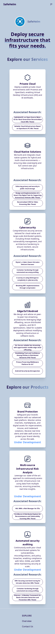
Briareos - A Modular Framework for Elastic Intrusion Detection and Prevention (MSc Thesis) (27, 597)
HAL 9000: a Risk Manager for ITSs (27, 508)
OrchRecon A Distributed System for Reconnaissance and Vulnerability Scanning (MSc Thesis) (27, 516)
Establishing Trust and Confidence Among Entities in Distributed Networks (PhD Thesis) (27, 355)
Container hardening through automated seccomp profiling (28, 271)
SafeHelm (9, 4)
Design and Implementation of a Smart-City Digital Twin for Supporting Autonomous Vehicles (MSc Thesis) (28, 195)
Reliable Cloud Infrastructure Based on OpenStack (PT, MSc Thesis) (27, 127)
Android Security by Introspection (27, 371)
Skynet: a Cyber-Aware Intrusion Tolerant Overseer (28, 263)
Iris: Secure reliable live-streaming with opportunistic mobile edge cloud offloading (27, 347)
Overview (27, 621)
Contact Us (27, 626)
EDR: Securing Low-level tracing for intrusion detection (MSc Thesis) (27, 582)
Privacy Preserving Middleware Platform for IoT (27, 363)
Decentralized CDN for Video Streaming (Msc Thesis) (27, 203)
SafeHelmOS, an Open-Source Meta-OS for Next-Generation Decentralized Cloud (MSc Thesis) (27, 119)
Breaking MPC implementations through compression (27, 287)
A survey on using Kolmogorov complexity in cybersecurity (27, 279)
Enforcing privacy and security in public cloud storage (28, 187)
